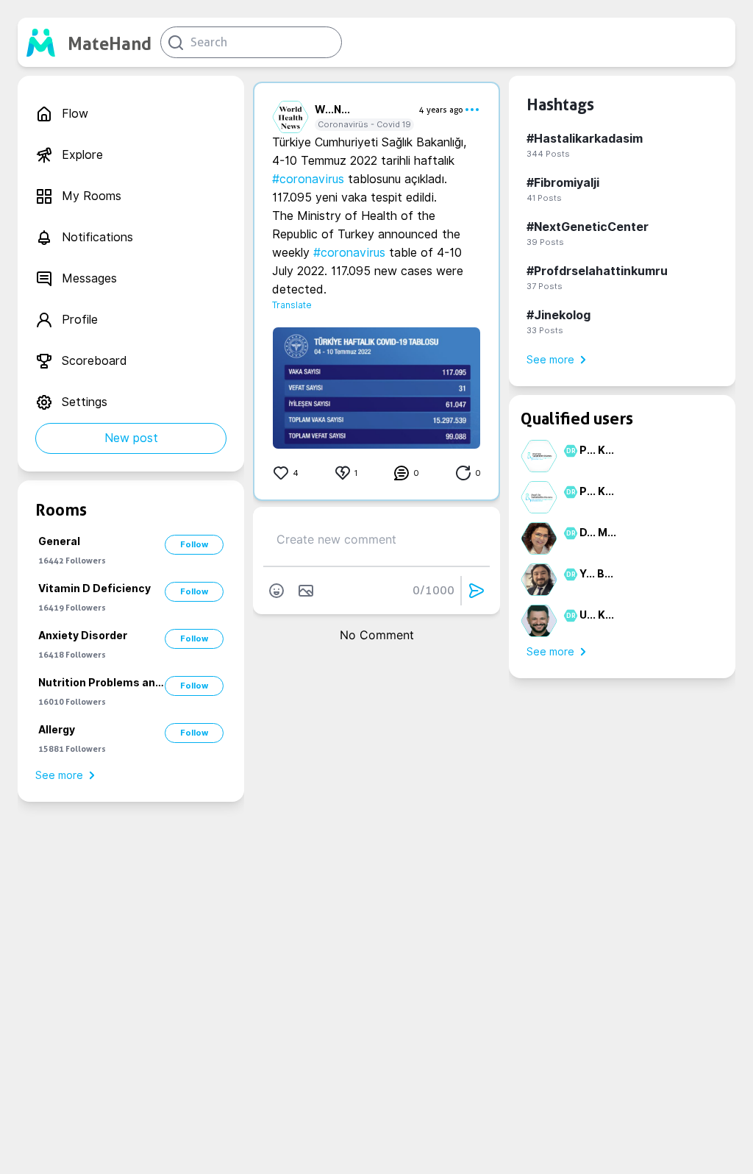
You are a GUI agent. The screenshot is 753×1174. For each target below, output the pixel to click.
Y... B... (596, 574)
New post (131, 438)
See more (59, 775)
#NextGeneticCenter (588, 227)
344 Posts (548, 154)
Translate (292, 304)
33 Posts (545, 330)
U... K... (596, 615)
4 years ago (441, 109)
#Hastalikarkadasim (585, 139)
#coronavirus (308, 179)
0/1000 (433, 590)
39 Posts (545, 242)
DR (568, 451)
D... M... (597, 532)
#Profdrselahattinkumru (597, 271)
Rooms (61, 509)
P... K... (596, 450)
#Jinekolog (558, 315)
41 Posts (544, 198)
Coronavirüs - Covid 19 (364, 124)
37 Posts (545, 286)
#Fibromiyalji (563, 183)
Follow (194, 544)
